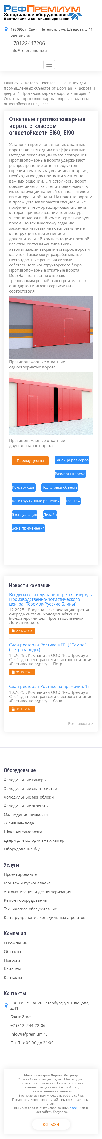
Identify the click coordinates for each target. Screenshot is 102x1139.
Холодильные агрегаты (26, 805)
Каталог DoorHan (40, 82)
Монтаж (73, 500)
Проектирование (20, 874)
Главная (11, 82)
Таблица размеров (72, 460)
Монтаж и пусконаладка (27, 882)
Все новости (79, 723)
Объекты (12, 951)
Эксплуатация (24, 514)
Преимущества (30, 460)
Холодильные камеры (25, 779)
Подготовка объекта (60, 487)
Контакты (13, 977)
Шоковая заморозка (23, 831)
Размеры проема (70, 473)
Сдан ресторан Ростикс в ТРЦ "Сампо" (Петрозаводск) (47, 647)
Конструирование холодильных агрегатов (45, 917)
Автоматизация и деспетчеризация (37, 891)
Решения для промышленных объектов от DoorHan (45, 85)
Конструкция (23, 487)
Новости (12, 960)
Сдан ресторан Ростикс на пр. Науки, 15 (49, 686)
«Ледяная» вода (19, 823)
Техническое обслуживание (30, 908)
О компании (16, 942)
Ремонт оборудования (25, 900)
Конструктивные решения (36, 500)
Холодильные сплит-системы (32, 788)
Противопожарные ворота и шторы (53, 93)
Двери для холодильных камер (34, 840)
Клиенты (12, 968)
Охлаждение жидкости (26, 814)
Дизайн (50, 514)
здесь (74, 1107)
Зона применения (28, 528)
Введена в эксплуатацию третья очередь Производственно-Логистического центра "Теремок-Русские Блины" (50, 599)
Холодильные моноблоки (29, 797)
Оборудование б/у (22, 848)
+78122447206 (27, 43)
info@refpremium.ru (28, 50)
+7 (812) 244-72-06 (28, 1025)
